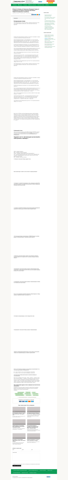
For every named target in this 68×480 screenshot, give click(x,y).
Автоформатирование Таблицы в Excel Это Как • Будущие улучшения (33, 413)
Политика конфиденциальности (33, 470)
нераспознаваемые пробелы (23, 397)
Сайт (32, 449)
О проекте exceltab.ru (43, 470)
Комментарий (15, 452)
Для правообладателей (16, 472)
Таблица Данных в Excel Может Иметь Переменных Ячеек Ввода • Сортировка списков (19, 426)
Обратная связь (50, 470)
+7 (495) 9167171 (31, 1)
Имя (13, 449)
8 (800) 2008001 (31, 2)
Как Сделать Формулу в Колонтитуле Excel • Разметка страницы (49, 36)
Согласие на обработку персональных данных (20, 470)
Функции (24, 13)
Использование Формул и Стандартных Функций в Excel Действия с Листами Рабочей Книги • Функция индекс (32, 427)
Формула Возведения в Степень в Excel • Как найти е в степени (33, 440)
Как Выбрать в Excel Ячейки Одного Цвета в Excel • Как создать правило (19, 440)
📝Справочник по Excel (19, 1)
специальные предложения (32, 397)
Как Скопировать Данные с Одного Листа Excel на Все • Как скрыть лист (19, 414)
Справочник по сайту (25, 472)
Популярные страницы (33, 472)
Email (23, 449)
